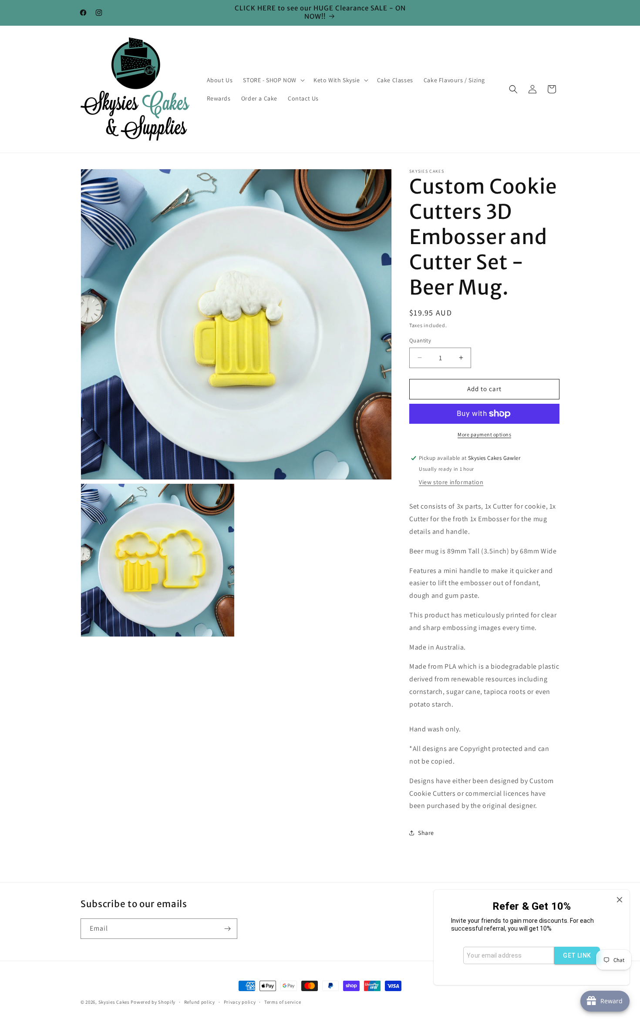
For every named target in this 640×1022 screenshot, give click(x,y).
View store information (451, 482)
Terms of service (282, 1002)
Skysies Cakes (114, 1002)
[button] (273, 80)
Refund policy (199, 1002)
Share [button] (426, 833)
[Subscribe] (227, 928)
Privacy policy (240, 1002)
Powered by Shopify (153, 1002)
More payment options (484, 434)
